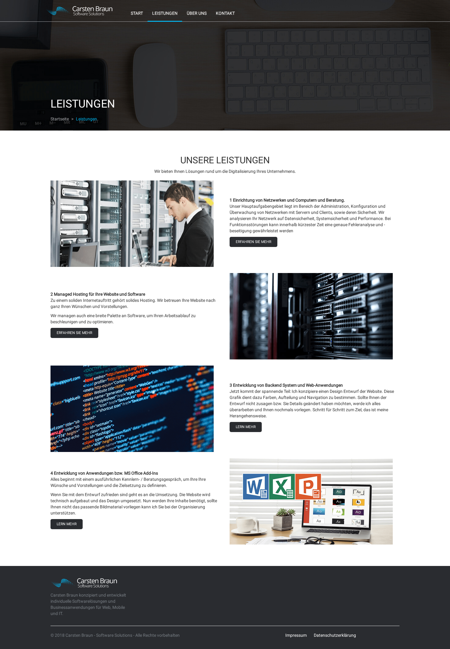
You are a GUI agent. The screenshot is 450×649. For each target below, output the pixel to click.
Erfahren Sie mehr (253, 242)
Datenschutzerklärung (335, 635)
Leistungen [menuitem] (165, 13)
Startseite (60, 118)
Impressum (296, 635)
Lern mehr (246, 427)
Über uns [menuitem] (197, 13)
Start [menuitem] (137, 13)
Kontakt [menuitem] (225, 13)
